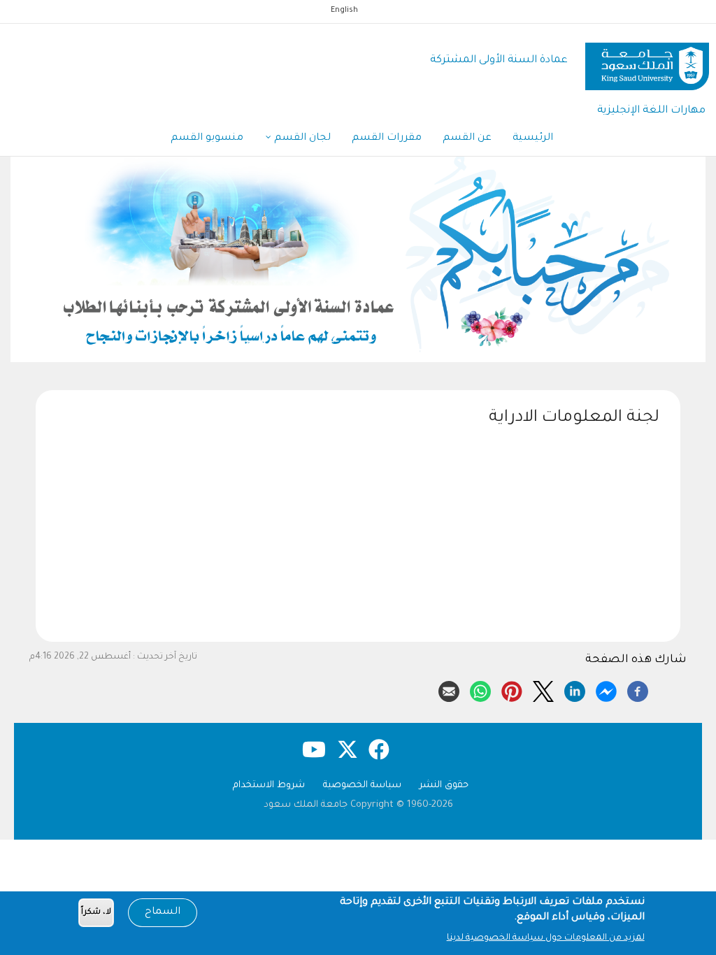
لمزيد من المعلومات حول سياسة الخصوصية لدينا (546, 938)
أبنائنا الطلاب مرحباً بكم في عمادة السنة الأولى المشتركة (273, 348)
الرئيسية (533, 138)
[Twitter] (543, 689)
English (344, 10)
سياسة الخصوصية (362, 785)
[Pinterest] (511, 689)
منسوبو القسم (207, 138)
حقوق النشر (444, 785)
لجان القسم (301, 138)
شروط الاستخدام (269, 785)
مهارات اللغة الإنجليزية (651, 111)
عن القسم (467, 138)
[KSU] (647, 61)
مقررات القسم (387, 138)
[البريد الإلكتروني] (448, 689)
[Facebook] (637, 689)
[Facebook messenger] (606, 689)
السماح (162, 912)
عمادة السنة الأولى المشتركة (499, 60)
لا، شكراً (96, 912)
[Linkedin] (574, 689)
